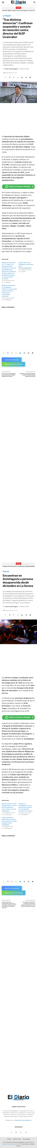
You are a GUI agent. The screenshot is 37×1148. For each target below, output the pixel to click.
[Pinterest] (13, 77)
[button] (3, 2)
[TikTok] (21, 1132)
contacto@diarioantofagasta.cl (22, 1120)
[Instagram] (16, 1132)
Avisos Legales (26, 1139)
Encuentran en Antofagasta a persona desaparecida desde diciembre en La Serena (9, 375)
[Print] (28, 353)
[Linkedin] (22, 77)
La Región (7, 16)
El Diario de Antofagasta (11, 69)
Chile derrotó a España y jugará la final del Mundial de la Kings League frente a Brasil (27, 375)
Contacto (9, 1139)
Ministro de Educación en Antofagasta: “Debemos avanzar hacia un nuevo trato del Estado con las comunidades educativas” (9, 291)
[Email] (26, 77)
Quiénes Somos (17, 1139)
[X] (9, 77)
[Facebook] (5, 77)
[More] (30, 77)
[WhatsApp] (18, 77)
